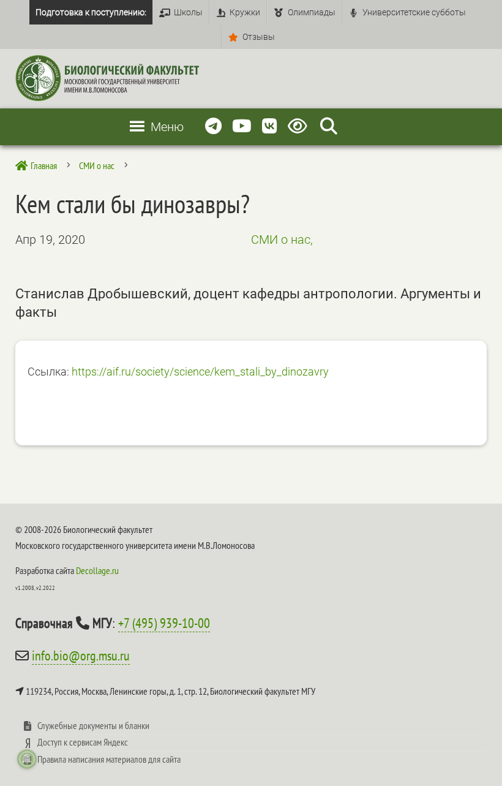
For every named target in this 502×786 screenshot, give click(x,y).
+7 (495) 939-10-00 (164, 623)
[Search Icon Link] (329, 126)
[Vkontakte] (270, 126)
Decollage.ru (97, 570)
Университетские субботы (414, 12)
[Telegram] (213, 126)
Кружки (245, 12)
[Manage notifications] (27, 759)
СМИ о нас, (282, 239)
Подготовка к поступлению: (91, 12)
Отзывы (258, 37)
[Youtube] (242, 126)
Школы (188, 12)
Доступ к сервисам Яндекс (82, 742)
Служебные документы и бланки (93, 725)
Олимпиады (311, 12)
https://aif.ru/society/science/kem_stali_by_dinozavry (200, 371)
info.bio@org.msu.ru (81, 655)
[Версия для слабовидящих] (299, 126)
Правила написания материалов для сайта (109, 759)
